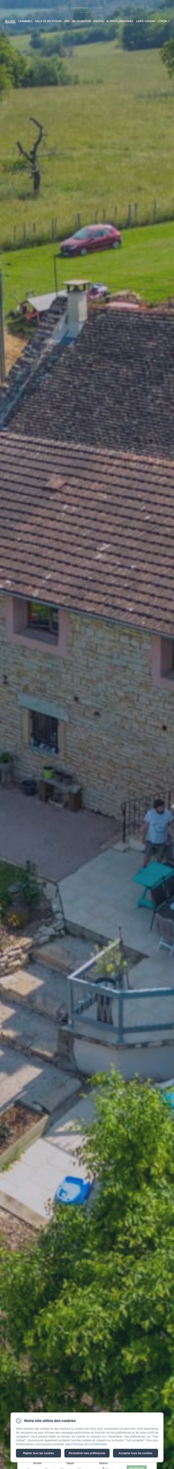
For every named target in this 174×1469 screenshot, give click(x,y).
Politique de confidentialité (89, 1444)
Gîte (66, 21)
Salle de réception (48, 21)
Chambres (25, 21)
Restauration (81, 21)
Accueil (10, 21)
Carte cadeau (145, 21)
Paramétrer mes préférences (87, 1453)
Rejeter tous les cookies (38, 1453)
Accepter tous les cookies (135, 1453)
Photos (98, 21)
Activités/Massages (119, 21)
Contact (163, 21)
